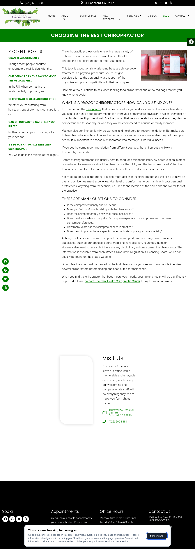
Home (51, 15)
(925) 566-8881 (35, 3)
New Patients (108, 17)
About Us (66, 17)
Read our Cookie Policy (116, 541)
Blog (166, 15)
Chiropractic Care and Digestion (32, 99)
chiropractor (93, 109)
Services (133, 15)
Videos (152, 15)
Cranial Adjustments (23, 58)
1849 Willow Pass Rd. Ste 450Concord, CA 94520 (121, 413)
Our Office (99, 3)
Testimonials (87, 15)
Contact (181, 15)
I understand (156, 536)
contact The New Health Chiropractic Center (112, 281)
